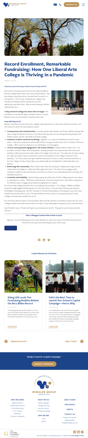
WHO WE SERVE (17, 400)
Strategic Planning (43, 406)
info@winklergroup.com (70, 423)
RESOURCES (70, 404)
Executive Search (43, 408)
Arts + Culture (17, 411)
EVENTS (70, 409)
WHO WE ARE (43, 415)
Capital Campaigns (43, 403)
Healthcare (17, 414)
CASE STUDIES (70, 400)
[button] (39, 240)
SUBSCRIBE (11, 228)
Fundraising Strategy (43, 411)
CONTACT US (69, 414)
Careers (43, 421)
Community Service (17, 408)
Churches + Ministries (17, 416)
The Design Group (77, 435)
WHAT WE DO (43, 400)
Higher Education (17, 403)
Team (43, 419)
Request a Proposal (69, 417)
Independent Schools (17, 406)
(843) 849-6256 (70, 420)
